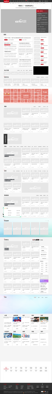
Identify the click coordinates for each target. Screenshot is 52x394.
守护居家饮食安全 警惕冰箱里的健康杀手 (16, 258)
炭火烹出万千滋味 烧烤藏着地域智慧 (25, 290)
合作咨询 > (42, 388)
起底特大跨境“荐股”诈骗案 (44, 53)
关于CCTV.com (6, 387)
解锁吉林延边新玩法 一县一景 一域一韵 (16, 342)
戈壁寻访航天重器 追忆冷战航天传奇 (35, 268)
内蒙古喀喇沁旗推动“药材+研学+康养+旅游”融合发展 (16, 339)
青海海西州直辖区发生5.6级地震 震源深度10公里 (35, 129)
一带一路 (18, 3)
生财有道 (23, 260)
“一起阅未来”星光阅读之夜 (34, 339)
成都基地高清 (9, 210)
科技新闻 (20, 56)
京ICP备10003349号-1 (20, 392)
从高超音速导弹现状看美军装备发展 (16, 164)
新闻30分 (42, 60)
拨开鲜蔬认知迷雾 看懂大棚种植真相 (7, 268)
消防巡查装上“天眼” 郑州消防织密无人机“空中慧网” (25, 326)
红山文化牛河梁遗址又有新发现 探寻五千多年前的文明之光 (7, 323)
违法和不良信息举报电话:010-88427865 (30, 391)
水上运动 (23, 181)
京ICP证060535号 (6, 392)
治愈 (41, 216)
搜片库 (43, 97)
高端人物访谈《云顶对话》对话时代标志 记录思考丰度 (7, 85)
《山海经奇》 (42, 291)
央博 (21, 3)
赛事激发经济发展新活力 (44, 37)
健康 (29, 3)
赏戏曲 (46, 271)
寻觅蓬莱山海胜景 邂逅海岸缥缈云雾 (7, 290)
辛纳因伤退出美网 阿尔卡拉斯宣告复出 (35, 178)
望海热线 (28, 388)
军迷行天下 (35, 146)
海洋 (42, 331)
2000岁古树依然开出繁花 (43, 284)
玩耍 (42, 216)
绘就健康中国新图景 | (27, 7)
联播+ (20, 39)
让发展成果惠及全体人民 (33, 7)
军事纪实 (18, 146)
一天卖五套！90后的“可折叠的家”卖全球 (26, 258)
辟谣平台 (28, 387)
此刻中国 (8, 119)
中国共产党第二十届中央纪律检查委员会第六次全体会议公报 (17, 37)
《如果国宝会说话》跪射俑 (43, 288)
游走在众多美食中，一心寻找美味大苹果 (44, 213)
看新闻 (42, 263)
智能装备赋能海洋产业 (43, 339)
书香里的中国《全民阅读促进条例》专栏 (34, 342)
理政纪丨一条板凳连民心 (26, 5)
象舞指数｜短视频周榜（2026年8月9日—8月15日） (16, 326)
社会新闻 (27, 56)
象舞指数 (16, 315)
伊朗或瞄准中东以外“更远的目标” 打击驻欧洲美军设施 (25, 129)
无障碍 (42, 2)
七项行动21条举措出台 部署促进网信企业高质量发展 (10, 53)
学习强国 (18, 70)
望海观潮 (26, 119)
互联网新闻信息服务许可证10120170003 (8, 391)
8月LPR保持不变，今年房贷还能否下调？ (35, 323)
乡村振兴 (13, 3)
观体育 (46, 263)
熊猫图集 (44, 195)
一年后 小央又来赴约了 (43, 113)
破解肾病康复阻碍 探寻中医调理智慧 (35, 247)
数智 (37, 3)
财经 (33, 315)
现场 (22, 116)
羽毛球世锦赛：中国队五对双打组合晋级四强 (7, 189)
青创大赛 (44, 106)
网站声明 (5, 388)
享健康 (46, 265)
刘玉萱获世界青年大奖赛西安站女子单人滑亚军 (16, 189)
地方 (10, 3)
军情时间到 (44, 146)
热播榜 (45, 92)
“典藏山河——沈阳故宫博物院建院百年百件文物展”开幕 (7, 326)
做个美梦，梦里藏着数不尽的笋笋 (25, 203)
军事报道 (14, 146)
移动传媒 (17, 388)
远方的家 (5, 292)
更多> (47, 106)
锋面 (23, 70)
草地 (22, 205)
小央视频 (34, 106)
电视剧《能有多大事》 (44, 254)
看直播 (45, 100)
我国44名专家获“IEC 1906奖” (8, 43)
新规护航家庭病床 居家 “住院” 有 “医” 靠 (16, 279)
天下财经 (42, 64)
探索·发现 (33, 292)
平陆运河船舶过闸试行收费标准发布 (24, 43)
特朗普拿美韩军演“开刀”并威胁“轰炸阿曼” (25, 268)
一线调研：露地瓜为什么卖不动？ (29, 54)
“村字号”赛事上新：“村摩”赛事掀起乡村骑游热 (7, 342)
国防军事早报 (24, 156)
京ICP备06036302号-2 (10, 392)
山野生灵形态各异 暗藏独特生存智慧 (35, 258)
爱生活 (42, 267)
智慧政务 (42, 387)
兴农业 (46, 269)
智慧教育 (47, 387)
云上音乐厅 (46, 77)
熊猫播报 (41, 195)
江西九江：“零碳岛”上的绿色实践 (25, 323)
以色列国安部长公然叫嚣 (16, 128)
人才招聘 (32, 388)
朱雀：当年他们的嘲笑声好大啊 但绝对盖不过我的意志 (25, 114)
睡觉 (41, 205)
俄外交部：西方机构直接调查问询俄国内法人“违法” (25, 61)
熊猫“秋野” (34, 216)
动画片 (39, 297)
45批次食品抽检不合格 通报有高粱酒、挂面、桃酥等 (10, 48)
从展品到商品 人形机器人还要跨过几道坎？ (25, 247)
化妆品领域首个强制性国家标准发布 (25, 342)
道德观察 (14, 292)
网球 (32, 181)
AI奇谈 (17, 119)
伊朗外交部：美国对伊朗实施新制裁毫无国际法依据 (25, 63)
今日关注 (5, 260)
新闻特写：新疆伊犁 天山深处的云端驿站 (44, 154)
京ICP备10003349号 (15, 392)
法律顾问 (32, 387)
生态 (15, 3)
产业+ (41, 3)
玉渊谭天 (27, 70)
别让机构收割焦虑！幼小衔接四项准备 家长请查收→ (44, 323)
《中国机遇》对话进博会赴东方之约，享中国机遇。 (16, 85)
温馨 (42, 205)
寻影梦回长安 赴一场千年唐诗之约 (7, 279)
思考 (22, 216)
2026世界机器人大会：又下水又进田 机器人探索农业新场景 (7, 339)
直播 (6, 208)
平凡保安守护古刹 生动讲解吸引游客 (16, 290)
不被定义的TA (36, 119)
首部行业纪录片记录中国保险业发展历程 (34, 85)
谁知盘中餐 (23, 292)
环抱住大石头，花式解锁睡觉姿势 (34, 203)
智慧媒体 (37, 387)
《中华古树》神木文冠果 (43, 283)
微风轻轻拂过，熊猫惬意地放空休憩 (25, 213)
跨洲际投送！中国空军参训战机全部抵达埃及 (42, 22)
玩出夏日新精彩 (42, 41)
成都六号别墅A (18, 210)
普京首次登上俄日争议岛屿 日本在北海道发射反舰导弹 (7, 164)
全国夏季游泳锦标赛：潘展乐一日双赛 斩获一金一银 (25, 178)
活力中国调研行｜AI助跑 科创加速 (41, 15)
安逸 (33, 205)
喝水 (32, 216)
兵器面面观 (21, 146)
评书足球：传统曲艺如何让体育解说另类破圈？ (16, 323)
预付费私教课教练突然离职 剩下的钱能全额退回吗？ (25, 46)
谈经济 (42, 269)
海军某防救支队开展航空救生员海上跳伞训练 (25, 154)
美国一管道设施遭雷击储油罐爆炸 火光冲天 (44, 129)
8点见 (21, 70)
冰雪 (13, 191)
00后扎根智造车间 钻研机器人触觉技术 (26, 279)
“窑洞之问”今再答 (24, 39)
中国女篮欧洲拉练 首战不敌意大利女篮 (44, 178)
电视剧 (35, 297)
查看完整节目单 (44, 258)
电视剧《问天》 (42, 280)
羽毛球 (5, 191)
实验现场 (14, 260)
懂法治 (42, 271)
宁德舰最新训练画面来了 (7, 51)
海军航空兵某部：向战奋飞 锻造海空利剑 (35, 154)
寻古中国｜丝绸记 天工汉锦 (40, 26)
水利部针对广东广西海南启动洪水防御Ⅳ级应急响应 (10, 46)
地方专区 (7, 99)
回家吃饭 (14, 271)
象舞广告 (10, 387)
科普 (27, 3)
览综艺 (42, 265)
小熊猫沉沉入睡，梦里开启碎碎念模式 (44, 203)
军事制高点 (29, 146)
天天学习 (6, 39)
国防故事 (42, 167)
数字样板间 (38, 77)
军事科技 (25, 146)
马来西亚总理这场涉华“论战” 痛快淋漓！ (34, 114)
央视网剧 (39, 106)
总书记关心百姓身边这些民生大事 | (20, 7)
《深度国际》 (42, 250)
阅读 (33, 3)
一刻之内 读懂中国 (9, 120)
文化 (23, 3)
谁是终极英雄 (40, 146)
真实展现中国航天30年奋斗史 (43, 281)
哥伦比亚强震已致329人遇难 (14, 64)
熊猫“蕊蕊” (25, 216)
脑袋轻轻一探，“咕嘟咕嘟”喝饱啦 (34, 213)
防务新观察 (10, 146)
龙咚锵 (44, 119)
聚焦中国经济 (30, 70)
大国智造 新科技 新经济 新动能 (25, 85)
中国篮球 (42, 181)
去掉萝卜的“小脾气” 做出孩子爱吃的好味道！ (16, 268)
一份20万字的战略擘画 (11, 39)
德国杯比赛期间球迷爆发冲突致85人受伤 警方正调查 (25, 66)
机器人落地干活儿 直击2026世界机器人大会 (21, 54)
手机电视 (22, 387)
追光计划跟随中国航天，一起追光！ (44, 85)
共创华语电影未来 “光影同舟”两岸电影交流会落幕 (10, 56)
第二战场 (32, 167)
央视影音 (17, 387)
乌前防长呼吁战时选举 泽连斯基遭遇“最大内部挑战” (7, 258)
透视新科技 (5, 271)
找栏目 (40, 97)
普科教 (46, 267)
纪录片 (42, 297)
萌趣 (32, 205)
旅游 (25, 3)
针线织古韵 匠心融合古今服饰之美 (35, 290)
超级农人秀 (33, 260)
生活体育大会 (42, 77)
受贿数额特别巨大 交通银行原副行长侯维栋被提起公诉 (7, 129)
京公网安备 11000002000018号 (27, 392)
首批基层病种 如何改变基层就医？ (35, 279)
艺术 (35, 3)
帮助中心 (22, 388)
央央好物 (44, 3)
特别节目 (46, 297)
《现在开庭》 (42, 246)
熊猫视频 (37, 195)
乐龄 (31, 3)
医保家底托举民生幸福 (25, 339)
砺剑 (32, 146)
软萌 (24, 205)
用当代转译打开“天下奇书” (43, 292)
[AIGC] (40, 1)
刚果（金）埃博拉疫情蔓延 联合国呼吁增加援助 (7, 64)
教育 (42, 315)
